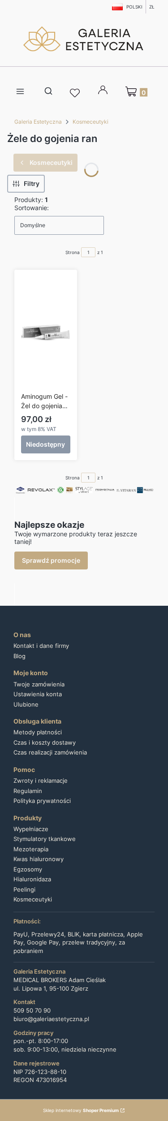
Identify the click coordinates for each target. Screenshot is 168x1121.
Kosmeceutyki (90, 121)
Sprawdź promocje (51, 560)
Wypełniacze (30, 828)
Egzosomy (27, 869)
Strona (72, 252)
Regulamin (27, 790)
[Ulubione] (76, 93)
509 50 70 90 (32, 1010)
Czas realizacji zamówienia (50, 752)
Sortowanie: (31, 207)
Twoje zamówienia (39, 684)
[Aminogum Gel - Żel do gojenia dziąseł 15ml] (45, 332)
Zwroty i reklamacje (40, 780)
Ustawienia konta (37, 694)
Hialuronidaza (32, 879)
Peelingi (24, 889)
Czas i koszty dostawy (44, 742)
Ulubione (26, 704)
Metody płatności (37, 732)
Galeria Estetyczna (38, 121)
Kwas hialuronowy (38, 858)
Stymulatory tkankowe (44, 838)
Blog (19, 656)
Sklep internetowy (81, 1110)
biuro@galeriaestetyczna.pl (51, 1019)
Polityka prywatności (42, 800)
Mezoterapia (30, 849)
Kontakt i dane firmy (41, 645)
